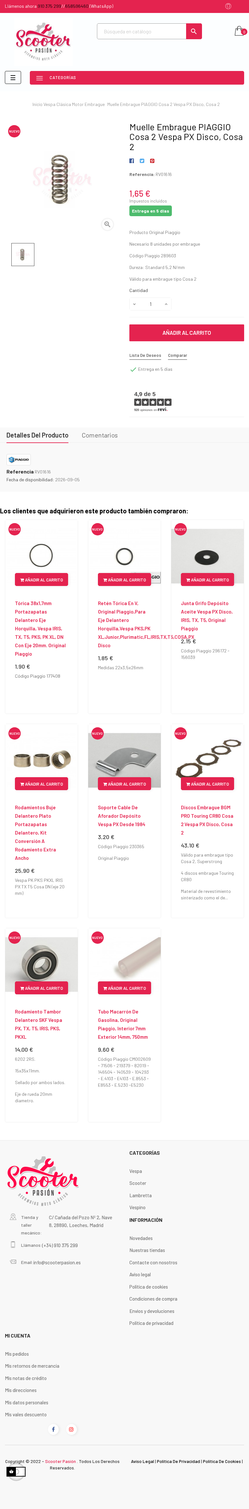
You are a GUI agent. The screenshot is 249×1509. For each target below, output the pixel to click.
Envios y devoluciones (151, 1311)
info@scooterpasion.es (57, 1262)
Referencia (20, 471)
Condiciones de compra (153, 1299)
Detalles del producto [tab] (37, 435)
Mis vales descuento (26, 1414)
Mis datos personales (26, 1402)
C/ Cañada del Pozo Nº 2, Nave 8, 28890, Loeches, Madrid (80, 1221)
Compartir (132, 161)
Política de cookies (148, 1287)
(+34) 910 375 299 (60, 1245)
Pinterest (152, 161)
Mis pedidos (17, 1354)
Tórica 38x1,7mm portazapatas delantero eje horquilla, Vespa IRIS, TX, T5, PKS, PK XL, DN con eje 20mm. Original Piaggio (40, 628)
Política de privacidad (151, 1323)
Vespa (135, 1171)
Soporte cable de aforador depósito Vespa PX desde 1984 (121, 815)
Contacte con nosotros (153, 1262)
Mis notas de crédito (26, 1378)
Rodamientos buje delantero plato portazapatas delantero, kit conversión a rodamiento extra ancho (35, 832)
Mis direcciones (21, 1390)
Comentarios (100, 435)
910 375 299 (49, 6)
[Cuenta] (228, 6)
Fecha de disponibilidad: (30, 479)
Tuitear (142, 161)
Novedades (141, 1238)
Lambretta (140, 1195)
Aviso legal (140, 1274)
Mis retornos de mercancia (32, 1366)
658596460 (77, 6)
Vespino (137, 1207)
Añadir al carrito (186, 332)
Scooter (137, 1183)
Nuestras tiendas (147, 1250)
